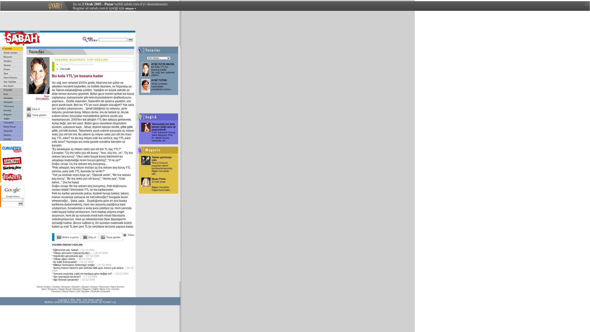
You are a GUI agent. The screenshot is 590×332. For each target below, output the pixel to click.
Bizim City (105, 289)
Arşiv (5, 94)
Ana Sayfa (8, 86)
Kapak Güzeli (65, 289)
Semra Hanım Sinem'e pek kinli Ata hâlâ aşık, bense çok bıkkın (88, 268)
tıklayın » (130, 8)
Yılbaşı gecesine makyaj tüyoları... (72, 253)
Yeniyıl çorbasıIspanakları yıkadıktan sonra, (162, 86)
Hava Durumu (10, 78)
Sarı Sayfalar (9, 82)
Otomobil (7, 131)
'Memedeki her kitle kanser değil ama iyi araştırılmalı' (164, 127)
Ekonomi (7, 57)
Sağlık (6, 119)
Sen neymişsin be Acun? (67, 276)
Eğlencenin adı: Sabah (65, 250)
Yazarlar (8, 48)
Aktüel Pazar (9, 127)
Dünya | (95, 287)
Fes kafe (65, 69)
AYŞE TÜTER (159, 80)
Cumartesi (8, 123)
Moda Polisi (159, 179)
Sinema (7, 135)
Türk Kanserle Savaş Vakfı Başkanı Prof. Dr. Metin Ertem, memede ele (163, 136)
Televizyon (8, 106)
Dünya (6, 69)
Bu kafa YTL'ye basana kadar (77, 64)
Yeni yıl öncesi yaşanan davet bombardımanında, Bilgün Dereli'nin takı (162, 168)
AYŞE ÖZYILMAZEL (163, 64)
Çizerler (7, 139)
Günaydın (8, 102)
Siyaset (7, 65)
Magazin (7, 114)
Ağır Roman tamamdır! (66, 279)
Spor (5, 73)
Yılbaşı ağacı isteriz (64, 259)
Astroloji (7, 110)
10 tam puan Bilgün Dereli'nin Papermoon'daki (162, 185)
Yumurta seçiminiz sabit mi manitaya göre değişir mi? (82, 273)
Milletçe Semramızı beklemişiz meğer (74, 265)
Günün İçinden (10, 53)
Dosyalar (7, 90)
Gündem (7, 61)
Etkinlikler (8, 98)
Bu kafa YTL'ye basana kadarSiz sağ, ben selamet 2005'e (162, 71)
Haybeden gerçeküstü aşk (68, 256)
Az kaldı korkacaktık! (65, 262)
